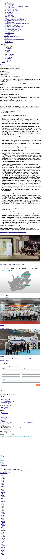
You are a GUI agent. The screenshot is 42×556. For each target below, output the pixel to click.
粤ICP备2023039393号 (30, 422)
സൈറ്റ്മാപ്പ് (9, 423)
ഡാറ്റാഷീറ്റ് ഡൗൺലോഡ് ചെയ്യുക (10, 101)
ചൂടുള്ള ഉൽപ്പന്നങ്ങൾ (3, 423)
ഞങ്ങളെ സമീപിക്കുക (3, 232)
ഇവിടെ (31, 436)
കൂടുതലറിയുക (2, 101)
